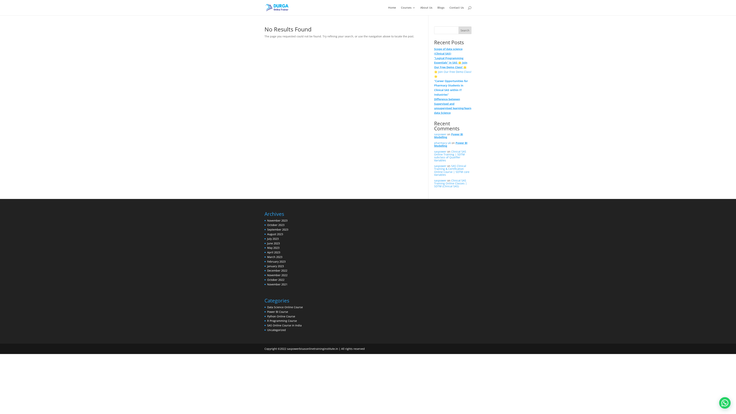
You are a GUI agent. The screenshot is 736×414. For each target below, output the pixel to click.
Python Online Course (281, 316)
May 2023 (273, 248)
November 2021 (277, 284)
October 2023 (275, 225)
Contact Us (456, 7)
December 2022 (277, 270)
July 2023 (273, 239)
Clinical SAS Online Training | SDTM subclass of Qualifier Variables (450, 156)
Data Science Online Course (285, 307)
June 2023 (273, 243)
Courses (406, 7)
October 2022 (275, 280)
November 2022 (277, 275)
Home (392, 7)
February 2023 (276, 261)
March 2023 (274, 257)
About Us (426, 7)
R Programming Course (282, 321)
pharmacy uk (442, 143)
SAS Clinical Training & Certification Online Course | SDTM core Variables (451, 170)
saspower (440, 134)
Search (465, 30)
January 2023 (275, 266)
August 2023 (275, 234)
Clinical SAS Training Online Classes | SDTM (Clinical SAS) (450, 183)
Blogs (440, 7)
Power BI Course (277, 312)
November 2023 (277, 220)
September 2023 (277, 229)
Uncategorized (276, 330)
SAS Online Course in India (284, 325)
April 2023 (273, 252)
